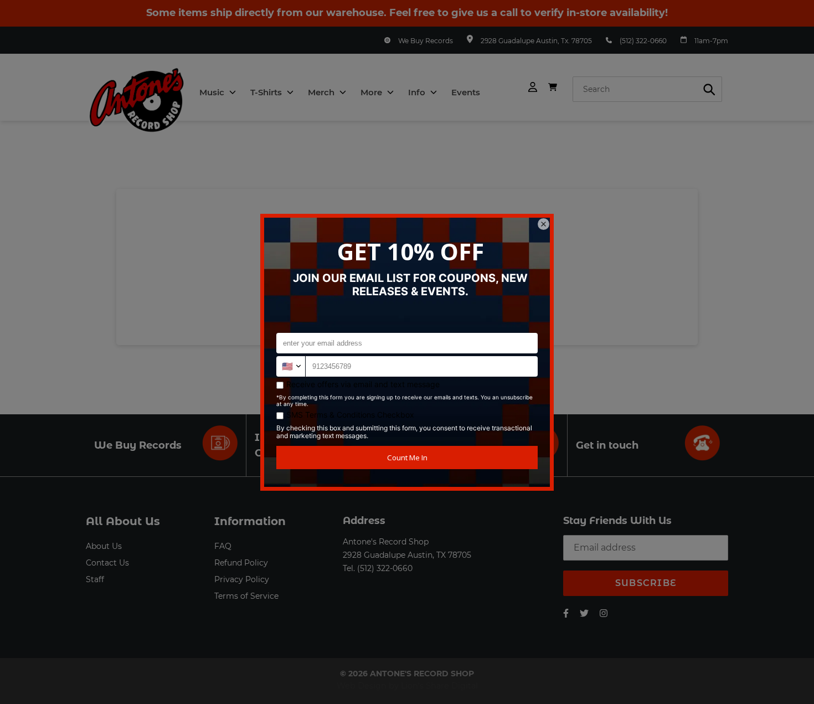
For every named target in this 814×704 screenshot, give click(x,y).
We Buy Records (425, 41)
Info (417, 92)
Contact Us (107, 563)
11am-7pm (711, 41)
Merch (322, 92)
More (372, 92)
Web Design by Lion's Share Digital (407, 686)
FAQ (222, 546)
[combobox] (647, 89)
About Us (104, 546)
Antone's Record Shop (386, 542)
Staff (95, 579)
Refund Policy (241, 563)
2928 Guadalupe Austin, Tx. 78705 (536, 41)
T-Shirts (267, 92)
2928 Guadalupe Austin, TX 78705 (407, 555)
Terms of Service (246, 596)
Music (212, 92)
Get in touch (607, 445)
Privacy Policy (241, 579)
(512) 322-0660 (643, 41)
